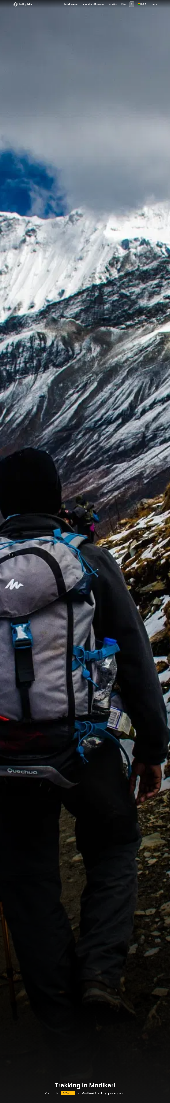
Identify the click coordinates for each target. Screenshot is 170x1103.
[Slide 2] (85, 1100)
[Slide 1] (82, 1100)
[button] (13, 555)
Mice (123, 4)
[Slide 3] (88, 1100)
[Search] (131, 4)
